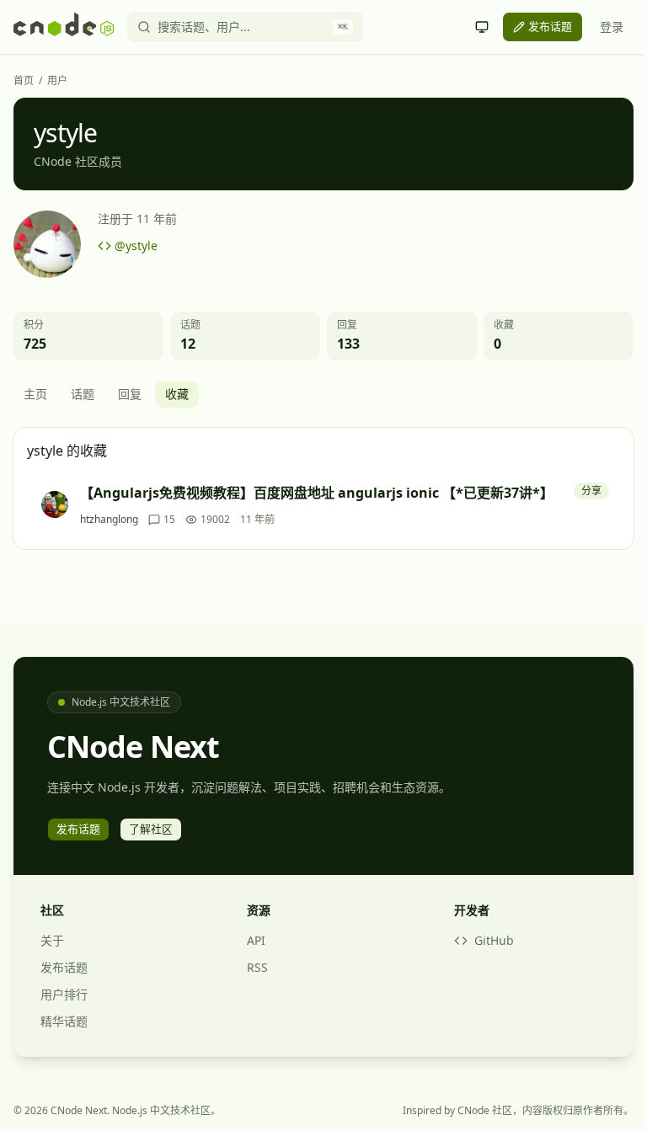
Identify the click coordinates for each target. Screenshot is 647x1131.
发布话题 (64, 967)
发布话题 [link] (550, 26)
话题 (82, 394)
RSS (257, 967)
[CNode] (63, 27)
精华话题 (64, 1021)
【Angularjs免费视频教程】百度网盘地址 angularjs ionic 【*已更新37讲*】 (316, 492)
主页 (35, 394)
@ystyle (136, 245)
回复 (130, 394)
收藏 (177, 394)
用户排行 (64, 994)
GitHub (494, 940)
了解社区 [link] (151, 828)
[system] (481, 26)
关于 (52, 940)
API (256, 940)
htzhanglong (109, 519)
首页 (23, 81)
